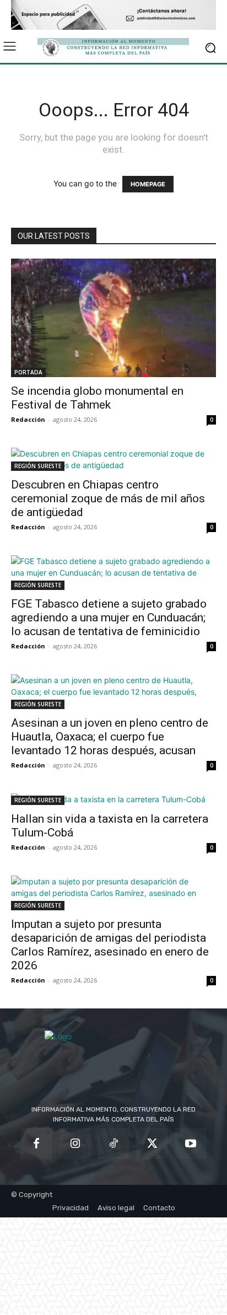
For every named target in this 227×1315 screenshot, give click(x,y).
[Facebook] (36, 1143)
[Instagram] (75, 1143)
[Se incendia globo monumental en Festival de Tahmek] (113, 318)
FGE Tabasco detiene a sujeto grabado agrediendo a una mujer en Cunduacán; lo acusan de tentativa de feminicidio (109, 617)
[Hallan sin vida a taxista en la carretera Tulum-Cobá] (113, 799)
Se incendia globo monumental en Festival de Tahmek (97, 397)
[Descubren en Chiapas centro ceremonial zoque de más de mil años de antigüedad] (113, 459)
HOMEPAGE (148, 184)
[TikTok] (113, 1143)
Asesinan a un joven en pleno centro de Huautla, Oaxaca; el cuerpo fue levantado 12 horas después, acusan (109, 736)
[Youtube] (190, 1143)
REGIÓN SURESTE (37, 466)
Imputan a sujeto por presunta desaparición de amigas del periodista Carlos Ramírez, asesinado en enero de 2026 (110, 944)
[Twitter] (152, 1143)
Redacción (28, 419)
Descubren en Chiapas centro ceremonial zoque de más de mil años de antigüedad (108, 498)
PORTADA (28, 372)
